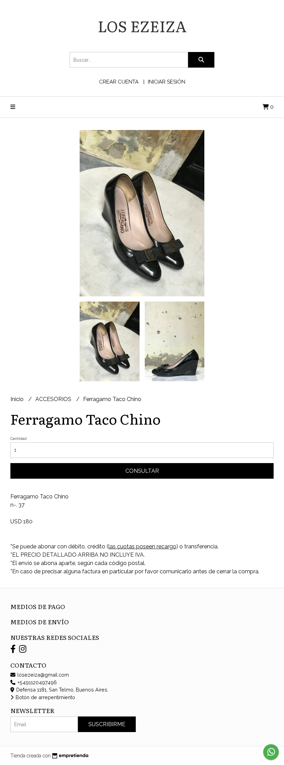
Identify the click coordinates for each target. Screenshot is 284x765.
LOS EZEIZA (142, 26)
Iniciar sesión (166, 82)
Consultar (142, 471)
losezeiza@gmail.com (42, 675)
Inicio (17, 399)
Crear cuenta (119, 82)
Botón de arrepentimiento (44, 697)
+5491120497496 (36, 682)
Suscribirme (106, 724)
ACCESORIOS (54, 399)
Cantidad (18, 438)
